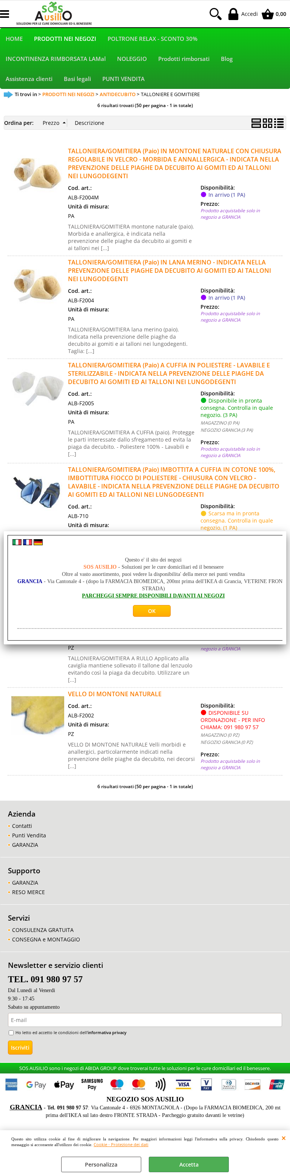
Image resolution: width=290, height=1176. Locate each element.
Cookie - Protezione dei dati (121, 1144)
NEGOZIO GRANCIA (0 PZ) (227, 742)
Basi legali (77, 79)
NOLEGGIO (132, 59)
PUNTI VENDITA (123, 79)
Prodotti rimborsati (184, 59)
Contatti (22, 825)
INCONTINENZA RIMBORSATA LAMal (56, 59)
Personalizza (101, 1164)
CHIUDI (283, 1138)
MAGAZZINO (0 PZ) (220, 735)
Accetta (189, 1164)
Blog (227, 59)
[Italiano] (17, 543)
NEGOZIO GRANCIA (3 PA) (227, 430)
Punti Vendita (29, 835)
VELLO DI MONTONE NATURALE (115, 694)
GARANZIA (25, 844)
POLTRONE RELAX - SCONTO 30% (152, 39)
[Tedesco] (38, 543)
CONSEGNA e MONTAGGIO (46, 939)
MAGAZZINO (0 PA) (220, 423)
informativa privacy (107, 1032)
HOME (14, 39)
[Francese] (27, 543)
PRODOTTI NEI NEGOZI (65, 39)
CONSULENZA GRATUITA (43, 929)
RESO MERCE (28, 892)
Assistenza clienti (29, 79)
